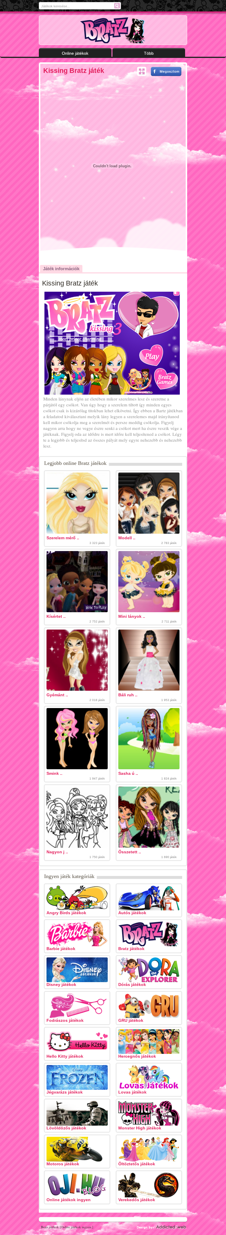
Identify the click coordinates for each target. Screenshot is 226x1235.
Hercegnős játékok (137, 1056)
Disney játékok (61, 984)
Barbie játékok (60, 948)
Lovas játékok (132, 1092)
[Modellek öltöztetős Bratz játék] (149, 532)
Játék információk (61, 268)
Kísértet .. (56, 616)
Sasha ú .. (128, 773)
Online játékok (75, 53)
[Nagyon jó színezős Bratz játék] (77, 846)
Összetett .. (129, 852)
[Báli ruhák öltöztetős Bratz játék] (149, 689)
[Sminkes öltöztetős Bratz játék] (77, 767)
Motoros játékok (62, 1163)
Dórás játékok (132, 984)
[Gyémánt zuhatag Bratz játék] (77, 689)
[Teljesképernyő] (141, 71)
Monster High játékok (139, 1128)
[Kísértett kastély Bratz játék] (77, 610)
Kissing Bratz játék (73, 70)
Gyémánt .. (57, 694)
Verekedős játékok (136, 1199)
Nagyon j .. (57, 852)
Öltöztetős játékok (136, 1163)
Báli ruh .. (127, 694)
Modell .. (126, 537)
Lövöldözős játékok (66, 1128)
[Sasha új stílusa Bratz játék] (149, 767)
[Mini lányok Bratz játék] (149, 610)
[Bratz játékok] (113, 30)
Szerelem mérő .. (62, 537)
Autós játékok (132, 912)
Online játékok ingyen (68, 1199)
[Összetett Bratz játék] (149, 846)
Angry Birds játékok (66, 912)
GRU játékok (130, 1020)
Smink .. (54, 773)
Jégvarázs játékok (64, 1092)
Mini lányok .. (131, 616)
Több (149, 53)
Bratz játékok (131, 948)
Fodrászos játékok (65, 1020)
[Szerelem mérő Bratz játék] (77, 532)
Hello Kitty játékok (64, 1056)
